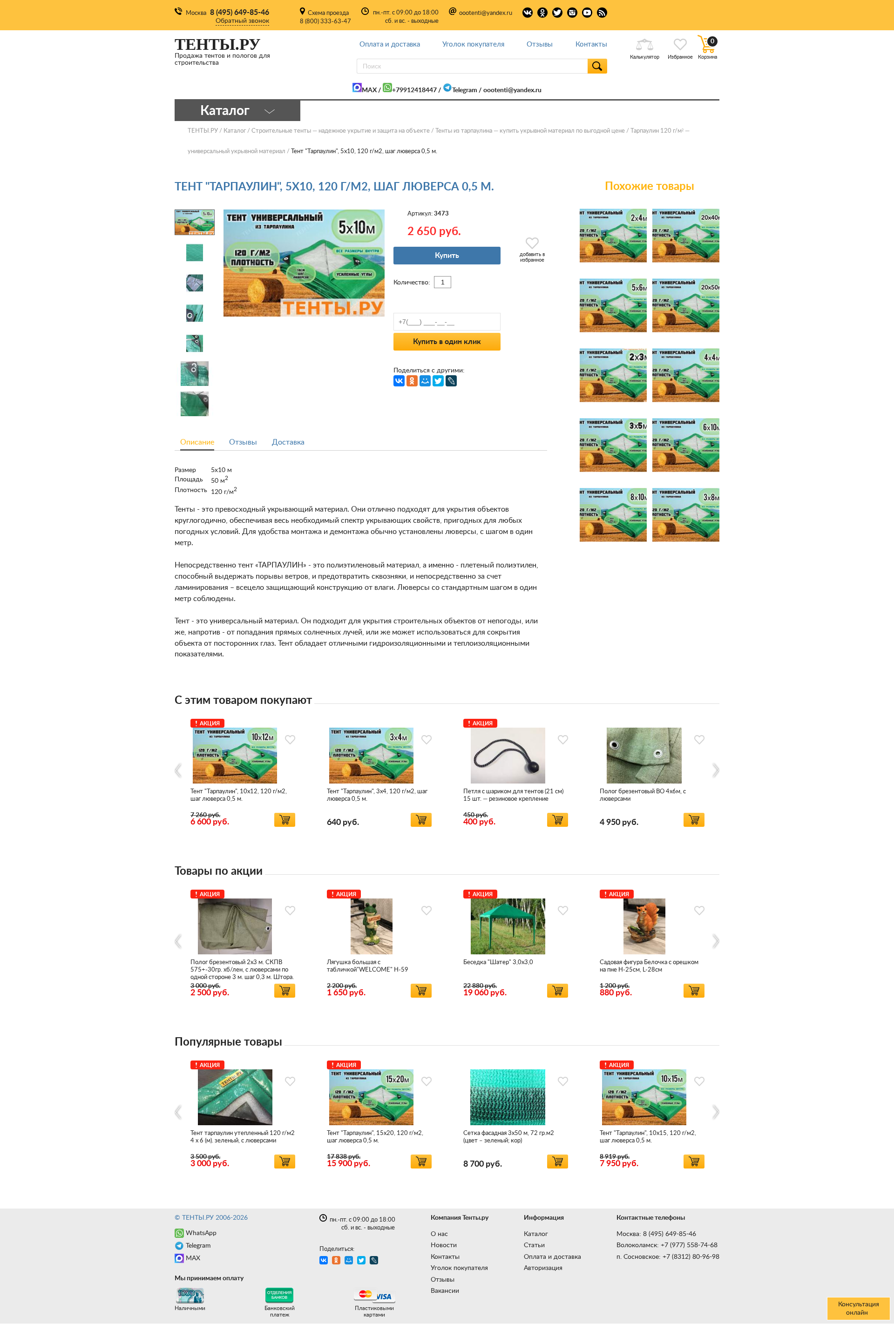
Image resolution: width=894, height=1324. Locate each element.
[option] (243, 771)
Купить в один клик (447, 341)
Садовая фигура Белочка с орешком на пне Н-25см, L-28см (649, 966)
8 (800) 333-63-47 (325, 22)
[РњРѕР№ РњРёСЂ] (425, 380)
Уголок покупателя (473, 44)
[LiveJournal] (451, 380)
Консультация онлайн (858, 1308)
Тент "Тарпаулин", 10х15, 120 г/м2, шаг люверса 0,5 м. (648, 1137)
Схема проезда (328, 13)
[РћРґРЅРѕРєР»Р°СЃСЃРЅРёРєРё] (412, 380)
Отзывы (540, 44)
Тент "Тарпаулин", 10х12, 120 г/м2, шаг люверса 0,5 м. (238, 795)
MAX (369, 90)
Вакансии (445, 1291)
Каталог (536, 1234)
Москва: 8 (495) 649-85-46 (656, 1234)
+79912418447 (414, 90)
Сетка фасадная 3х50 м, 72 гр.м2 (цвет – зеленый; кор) (508, 1137)
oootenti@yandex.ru (485, 13)
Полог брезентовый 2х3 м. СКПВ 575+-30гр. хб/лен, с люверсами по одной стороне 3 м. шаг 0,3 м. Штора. (242, 969)
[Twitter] (438, 380)
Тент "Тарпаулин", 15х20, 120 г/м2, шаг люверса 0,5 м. (375, 1137)
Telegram (464, 90)
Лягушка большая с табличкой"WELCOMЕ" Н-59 (367, 966)
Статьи (534, 1245)
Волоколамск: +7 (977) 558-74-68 (667, 1245)
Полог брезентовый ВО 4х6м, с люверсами (643, 795)
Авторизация (543, 1268)
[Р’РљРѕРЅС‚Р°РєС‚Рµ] (399, 380)
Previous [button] (179, 770)
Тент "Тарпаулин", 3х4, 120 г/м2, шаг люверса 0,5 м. (377, 795)
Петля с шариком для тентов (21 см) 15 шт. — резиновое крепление (513, 795)
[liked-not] (290, 739)
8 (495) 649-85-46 (239, 12)
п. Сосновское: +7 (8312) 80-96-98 (667, 1257)
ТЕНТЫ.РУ (203, 131)
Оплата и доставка (389, 44)
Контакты (591, 44)
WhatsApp (201, 1233)
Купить (447, 255)
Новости (444, 1245)
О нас (439, 1234)
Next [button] (715, 770)
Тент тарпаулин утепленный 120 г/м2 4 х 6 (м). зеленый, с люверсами (242, 1137)
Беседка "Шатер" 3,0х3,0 (498, 962)
